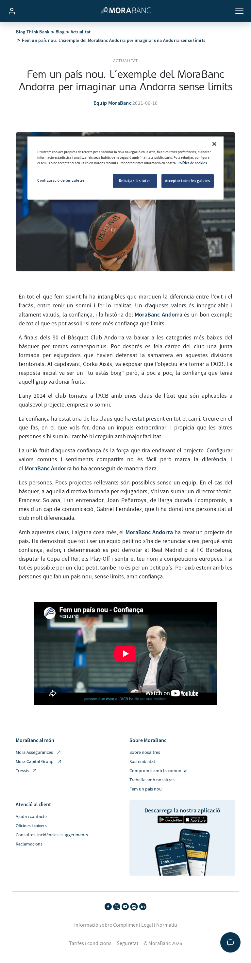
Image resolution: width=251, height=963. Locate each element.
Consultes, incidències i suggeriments (52, 835)
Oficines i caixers (31, 826)
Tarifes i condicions (90, 943)
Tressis (22, 771)
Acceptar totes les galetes (187, 180)
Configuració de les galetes (61, 180)
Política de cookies (192, 163)
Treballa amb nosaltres (152, 780)
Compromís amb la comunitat (158, 771)
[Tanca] (214, 144)
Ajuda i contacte (31, 817)
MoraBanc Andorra (158, 314)
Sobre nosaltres (144, 752)
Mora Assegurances (34, 752)
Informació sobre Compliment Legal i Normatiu (125, 925)
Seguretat (127, 943)
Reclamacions (29, 844)
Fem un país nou (145, 789)
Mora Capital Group (35, 762)
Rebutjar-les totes (135, 180)
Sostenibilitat (142, 762)
